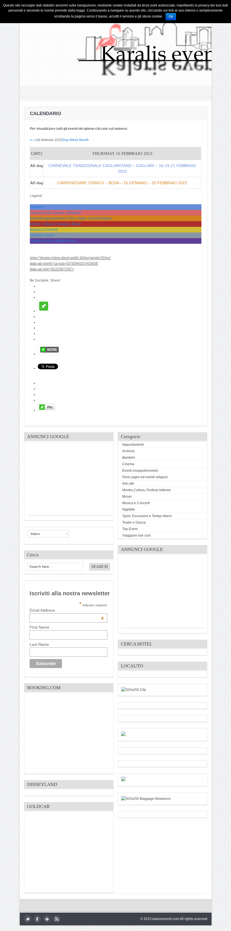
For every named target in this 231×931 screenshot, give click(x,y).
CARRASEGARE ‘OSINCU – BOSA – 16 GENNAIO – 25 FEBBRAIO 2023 (122, 183)
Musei (127, 497)
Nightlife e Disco (42, 235)
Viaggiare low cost (136, 535)
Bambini (36, 207)
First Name (39, 627)
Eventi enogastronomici (140, 471)
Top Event (129, 529)
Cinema (128, 464)
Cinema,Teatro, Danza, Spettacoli (55, 213)
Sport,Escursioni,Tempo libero (53, 241)
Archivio (128, 451)
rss (56, 919)
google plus (47, 919)
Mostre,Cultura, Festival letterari (146, 490)
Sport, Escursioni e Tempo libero (147, 516)
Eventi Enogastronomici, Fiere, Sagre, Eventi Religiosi (71, 218)
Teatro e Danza (134, 522)
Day (66, 140)
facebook (37, 919)
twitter (28, 919)
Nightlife (128, 509)
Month (84, 140)
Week (74, 140)
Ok (171, 17)
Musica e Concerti (43, 230)
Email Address (67, 610)
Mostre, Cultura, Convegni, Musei (55, 224)
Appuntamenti (133, 445)
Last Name (39, 644)
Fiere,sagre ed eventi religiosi (145, 477)
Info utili (128, 484)
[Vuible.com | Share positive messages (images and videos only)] (44, 311)
